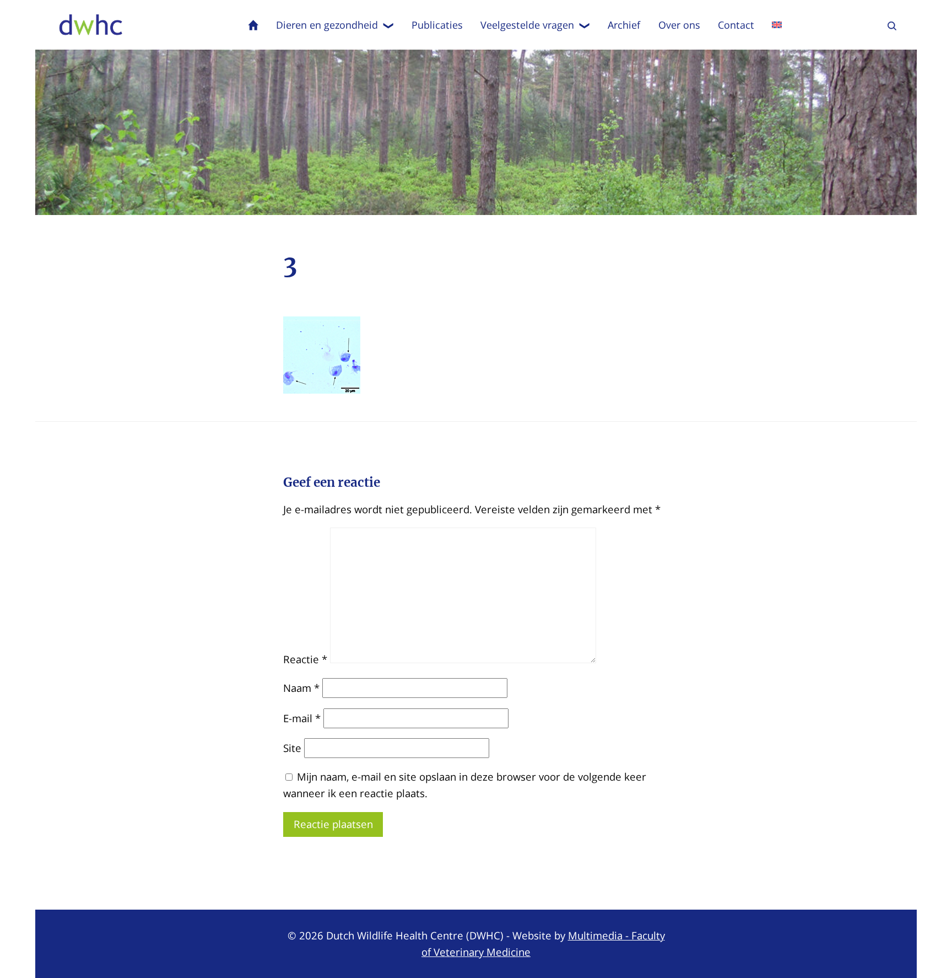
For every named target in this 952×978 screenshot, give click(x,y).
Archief (624, 24)
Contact (736, 24)
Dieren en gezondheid (327, 24)
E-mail (302, 718)
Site (292, 748)
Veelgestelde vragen (527, 24)
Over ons (679, 24)
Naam (301, 688)
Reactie (305, 659)
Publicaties (437, 24)
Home (253, 25)
